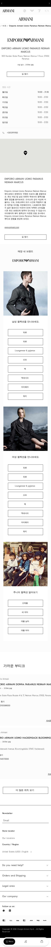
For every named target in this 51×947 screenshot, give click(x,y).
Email (6, 820)
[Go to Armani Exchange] (47, 11)
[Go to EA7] (39, 11)
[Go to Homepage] (25, 19)
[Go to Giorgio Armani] (25, 11)
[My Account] (26, 941)
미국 (4, 26)
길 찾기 (25, 237)
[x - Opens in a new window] (3, 910)
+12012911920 (12, 133)
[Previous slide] (1, 3)
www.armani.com (12, 227)
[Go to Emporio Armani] (32, 11)
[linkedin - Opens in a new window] (9, 910)
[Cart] (41, 941)
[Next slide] (49, 3)
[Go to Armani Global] (8, 10)
